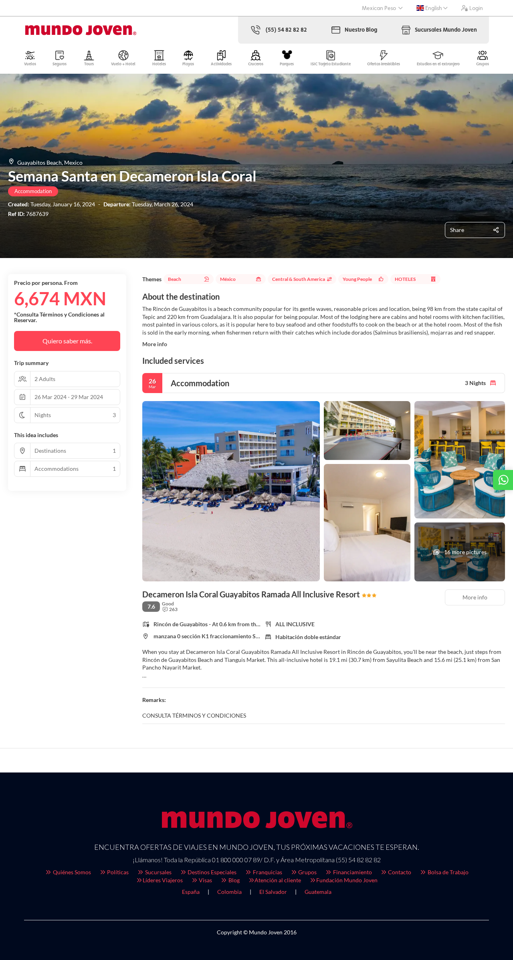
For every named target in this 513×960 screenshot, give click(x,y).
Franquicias (267, 872)
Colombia (229, 891)
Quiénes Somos (71, 872)
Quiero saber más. (67, 341)
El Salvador (273, 891)
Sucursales (158, 872)
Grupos (307, 872)
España (191, 891)
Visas (205, 880)
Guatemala (318, 891)
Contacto (399, 872)
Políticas (117, 872)
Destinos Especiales (211, 872)
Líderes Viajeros (163, 880)
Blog (233, 880)
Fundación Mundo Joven (347, 880)
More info (154, 344)
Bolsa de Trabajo (447, 872)
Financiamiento (352, 872)
